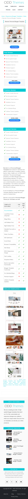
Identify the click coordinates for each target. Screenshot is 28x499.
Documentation (8, 210)
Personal (11, 383)
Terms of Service (21, 494)
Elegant (19, 381)
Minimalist (23, 382)
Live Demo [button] (14, 47)
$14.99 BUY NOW (14, 120)
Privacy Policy (14, 496)
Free (10, 382)
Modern (5, 383)
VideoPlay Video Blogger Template (17, 460)
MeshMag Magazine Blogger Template (17, 440)
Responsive (23, 383)
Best (24, 379)
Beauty (20, 379)
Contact (20, 9)
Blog (14, 9)
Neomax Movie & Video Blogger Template (17, 433)
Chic (15, 381)
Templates (13, 6)
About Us (6, 494)
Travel (24, 384)
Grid (18, 382)
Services (21, 6)
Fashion (24, 381)
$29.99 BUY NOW (14, 159)
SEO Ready (15, 384)
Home (6, 6)
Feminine (5, 382)
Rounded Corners (7, 384)
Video (4, 386)
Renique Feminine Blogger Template (17, 453)
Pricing (8, 9)
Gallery (14, 382)
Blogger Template (8, 381)
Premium (16, 383)
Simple (20, 384)
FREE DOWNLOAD (14, 82)
